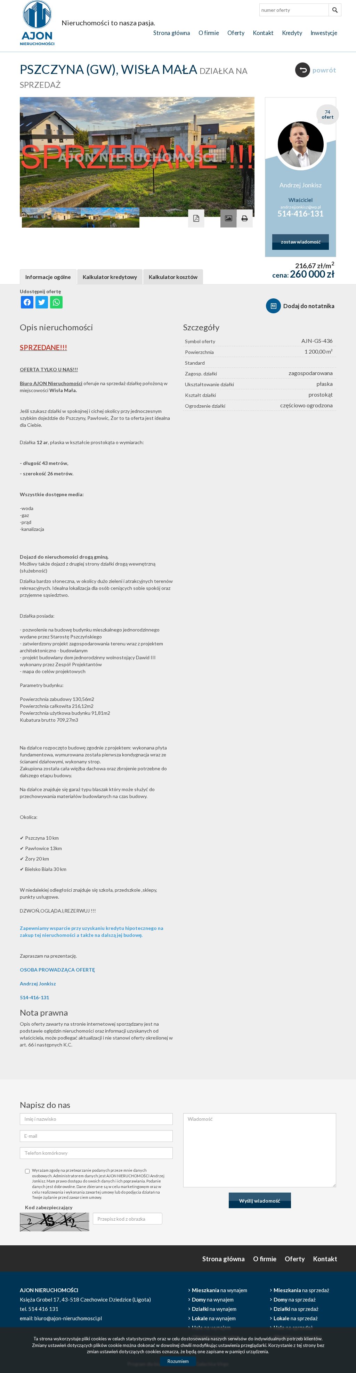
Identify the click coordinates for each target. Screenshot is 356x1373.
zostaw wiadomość (301, 242)
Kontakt (263, 32)
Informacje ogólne (48, 277)
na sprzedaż (301, 1290)
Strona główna (171, 32)
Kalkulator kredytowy (110, 277)
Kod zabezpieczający (48, 1207)
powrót (324, 70)
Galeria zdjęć (228, 218)
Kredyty (292, 32)
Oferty (235, 32)
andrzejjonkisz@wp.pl (301, 207)
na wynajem (219, 1290)
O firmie (209, 32)
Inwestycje (323, 32)
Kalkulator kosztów (173, 277)
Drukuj (244, 218)
